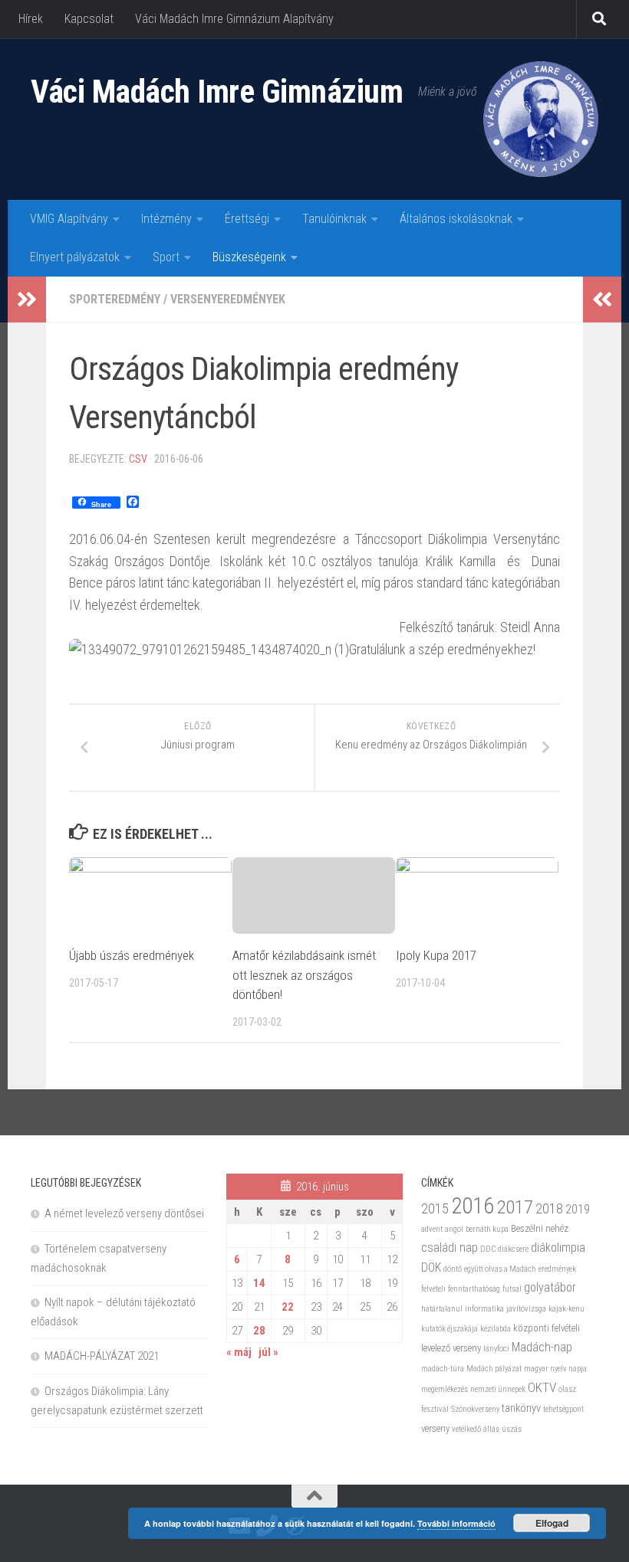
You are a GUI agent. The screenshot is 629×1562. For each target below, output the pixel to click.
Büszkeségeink (249, 257)
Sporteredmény (114, 299)
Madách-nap (542, 1347)
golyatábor (550, 1287)
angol (454, 1229)
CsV (138, 459)
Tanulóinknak (334, 218)
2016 (472, 1206)
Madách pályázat (494, 1369)
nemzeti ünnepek (497, 1389)
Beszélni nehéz (539, 1228)
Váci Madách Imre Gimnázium (217, 91)
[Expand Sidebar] (27, 300)
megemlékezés (444, 1389)
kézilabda (495, 1329)
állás (491, 1429)
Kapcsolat (89, 18)
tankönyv (521, 1408)
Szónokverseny (475, 1409)
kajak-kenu (566, 1309)
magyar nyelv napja (555, 1369)
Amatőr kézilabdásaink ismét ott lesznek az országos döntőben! (304, 975)
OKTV (542, 1387)
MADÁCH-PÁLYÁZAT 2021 (101, 1356)
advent (432, 1229)
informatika (484, 1309)
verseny (435, 1428)
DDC (488, 1249)
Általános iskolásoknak (456, 218)
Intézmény (166, 218)
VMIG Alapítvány (69, 218)
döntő (452, 1269)
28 (259, 1331)
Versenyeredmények (227, 299)
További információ (456, 1523)
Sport (166, 257)
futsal (512, 1289)
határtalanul (442, 1309)
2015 (435, 1208)
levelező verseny (451, 1348)
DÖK (431, 1267)
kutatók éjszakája (449, 1329)
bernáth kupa (487, 1229)
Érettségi (247, 218)
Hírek (30, 18)
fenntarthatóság (474, 1289)
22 (288, 1307)
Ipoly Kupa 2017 (436, 955)
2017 (514, 1207)
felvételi (433, 1289)
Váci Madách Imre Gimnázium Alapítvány (234, 18)
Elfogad (551, 1523)
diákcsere (513, 1249)
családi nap (449, 1247)
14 (259, 1283)
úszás (512, 1429)
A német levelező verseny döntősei (124, 1213)
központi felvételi (546, 1328)
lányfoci (496, 1349)
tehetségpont (563, 1409)
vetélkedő (466, 1429)
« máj (239, 1352)
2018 (549, 1208)
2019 (577, 1209)
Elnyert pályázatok (75, 257)
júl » (268, 1352)
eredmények (557, 1269)
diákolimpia (558, 1247)
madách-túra (442, 1369)
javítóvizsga (526, 1309)
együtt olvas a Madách (500, 1269)
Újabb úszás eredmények (131, 955)
